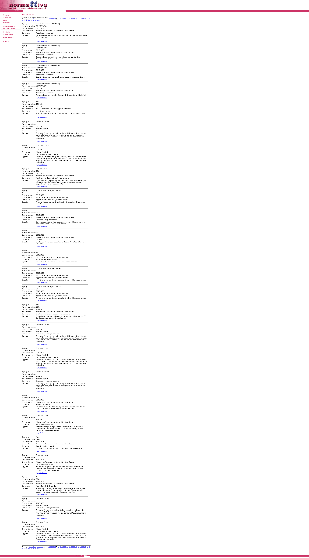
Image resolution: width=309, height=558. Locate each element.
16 (66, 19)
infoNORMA (6, 22)
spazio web (6, 28)
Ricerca (5, 20)
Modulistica (6, 32)
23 (78, 19)
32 (26, 20)
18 (69, 19)
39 (38, 20)
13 (60, 19)
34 (29, 20)
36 (33, 20)
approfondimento (42, 41)
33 (28, 20)
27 (85, 19)
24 (80, 19)
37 (35, 20)
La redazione (7, 17)
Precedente (32, 19)
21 (75, 19)
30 (22, 20)
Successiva (40, 19)
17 (67, 19)
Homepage (6, 15)
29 (89, 19)
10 (55, 19)
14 (62, 19)
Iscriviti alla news (8, 37)
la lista (13, 28)
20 (73, 19)
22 (76, 19)
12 (58, 19)
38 (37, 20)
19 (71, 19)
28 (87, 19)
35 (31, 20)
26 (84, 19)
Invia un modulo (8, 34)
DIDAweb (6, 41)
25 (82, 19)
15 (64, 19)
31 (24, 20)
